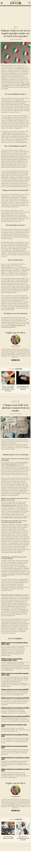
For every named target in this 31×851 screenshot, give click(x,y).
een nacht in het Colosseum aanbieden (14, 462)
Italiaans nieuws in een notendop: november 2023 (15, 770)
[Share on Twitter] (16, 360)
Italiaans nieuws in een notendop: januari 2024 (14, 747)
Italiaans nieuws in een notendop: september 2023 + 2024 (12, 659)
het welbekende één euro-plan (13, 504)
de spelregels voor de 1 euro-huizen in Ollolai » (14, 517)
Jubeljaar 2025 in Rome (8, 574)
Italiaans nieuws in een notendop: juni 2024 (15, 698)
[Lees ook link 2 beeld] (23, 384)
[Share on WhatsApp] (12, 360)
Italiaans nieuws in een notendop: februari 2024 (14, 735)
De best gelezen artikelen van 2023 (8, 837)
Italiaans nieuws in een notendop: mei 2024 (15, 708)
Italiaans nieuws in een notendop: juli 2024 (15, 690)
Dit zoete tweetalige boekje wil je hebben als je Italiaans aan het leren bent (8, 389)
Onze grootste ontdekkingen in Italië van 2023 (23, 838)
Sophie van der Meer (16, 39)
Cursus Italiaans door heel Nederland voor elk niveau (23, 388)
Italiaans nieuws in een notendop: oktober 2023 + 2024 (14, 643)
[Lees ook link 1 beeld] (8, 384)
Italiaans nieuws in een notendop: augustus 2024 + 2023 (15, 674)
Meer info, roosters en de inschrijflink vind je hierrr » (13, 326)
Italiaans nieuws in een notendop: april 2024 (15, 716)
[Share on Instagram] (14, 360)
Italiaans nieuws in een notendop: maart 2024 (14, 725)
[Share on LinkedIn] (19, 360)
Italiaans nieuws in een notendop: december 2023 (15, 758)
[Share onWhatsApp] (17, 360)
